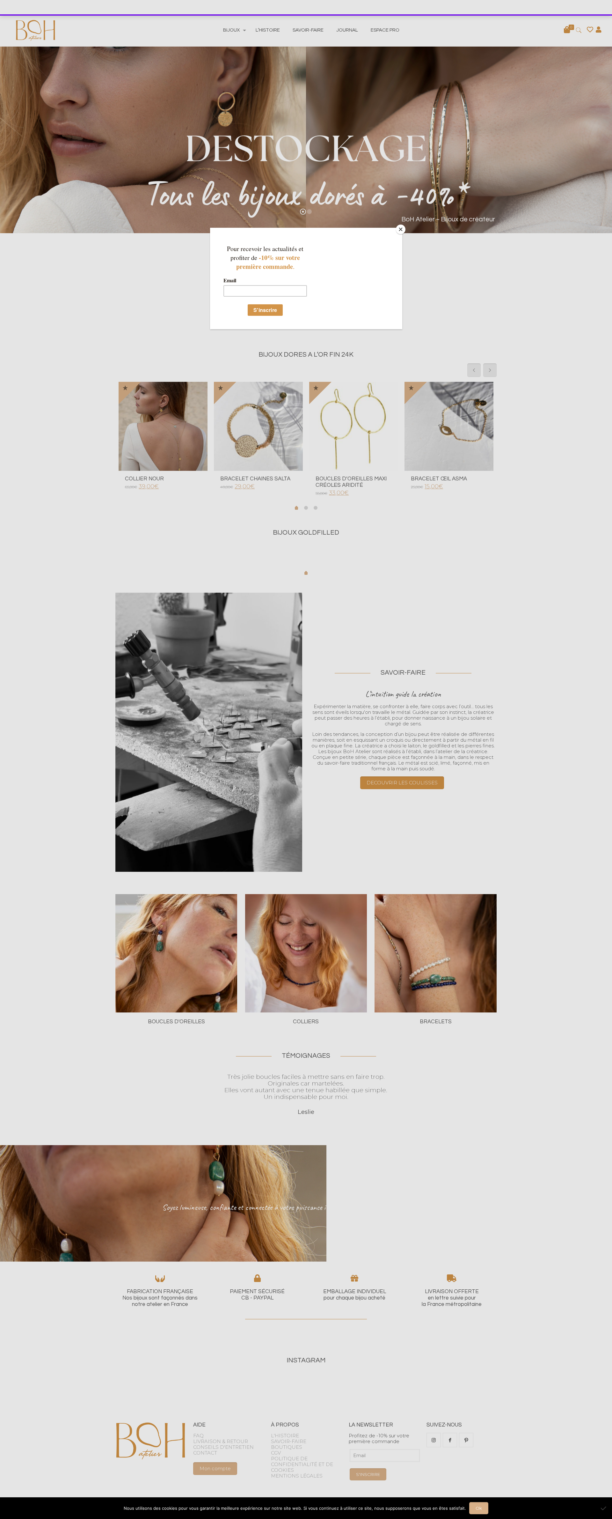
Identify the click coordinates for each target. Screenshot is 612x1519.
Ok (479, 1508)
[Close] (400, 229)
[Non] (604, 1508)
